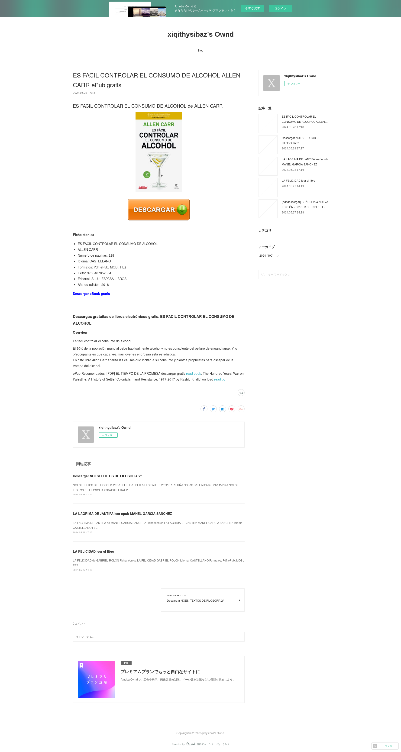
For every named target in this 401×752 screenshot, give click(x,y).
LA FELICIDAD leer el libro (93, 551)
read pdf (220, 379)
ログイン (280, 8)
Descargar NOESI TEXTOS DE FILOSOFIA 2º (107, 476)
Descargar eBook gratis (91, 293)
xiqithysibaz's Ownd (201, 34)
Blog (201, 50)
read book (193, 373)
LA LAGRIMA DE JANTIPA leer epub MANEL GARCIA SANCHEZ (122, 513)
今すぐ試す (252, 8)
